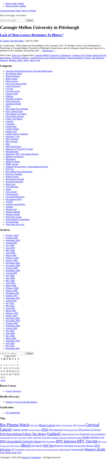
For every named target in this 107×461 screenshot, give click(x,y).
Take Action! (11, 192)
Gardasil (9, 121)
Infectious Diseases (20, 58)
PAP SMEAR (36, 446)
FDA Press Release (11, 433)
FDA (8, 106)
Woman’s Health (95, 449)
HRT (8, 144)
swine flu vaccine (30, 450)
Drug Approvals (13, 101)
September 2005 (13, 341)
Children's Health (19, 430)
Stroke (8, 189)
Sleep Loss (16, 55)
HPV (102, 438)
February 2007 (12, 313)
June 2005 (10, 343)
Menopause (11, 159)
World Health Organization (17, 219)
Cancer (58, 425)
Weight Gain (11, 209)
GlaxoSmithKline (98, 434)
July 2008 (10, 275)
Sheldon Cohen (15, 60)
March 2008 (11, 285)
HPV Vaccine (12, 141)
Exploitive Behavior (34, 430)
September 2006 (13, 326)
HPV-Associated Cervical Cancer (20, 441)
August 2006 (11, 328)
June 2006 (10, 333)
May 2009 (10, 250)
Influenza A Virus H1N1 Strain (19, 149)
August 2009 (11, 243)
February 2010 (12, 235)
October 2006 (12, 323)
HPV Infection (12, 139)
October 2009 (12, 238)
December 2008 (13, 263)
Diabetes (9, 96)
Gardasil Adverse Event (70, 434)
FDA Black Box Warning (17, 109)
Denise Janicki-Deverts (96, 55)
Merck (26, 445)
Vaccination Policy (14, 199)
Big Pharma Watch (14, 73)
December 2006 (13, 318)
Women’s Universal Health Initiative (21, 402)
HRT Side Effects (13, 146)
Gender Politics (12, 129)
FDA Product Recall (15, 116)
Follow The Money (14, 119)
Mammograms (12, 151)
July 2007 (10, 303)
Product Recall (12, 176)
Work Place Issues (14, 217)
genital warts (11, 131)
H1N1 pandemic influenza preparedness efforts (64, 438)
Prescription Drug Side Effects (19, 171)
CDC (75, 425)
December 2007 (13, 293)
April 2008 (10, 283)
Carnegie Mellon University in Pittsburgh (52, 55)
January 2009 (11, 260)
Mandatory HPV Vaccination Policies (22, 154)
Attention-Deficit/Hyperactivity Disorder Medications (29, 71)
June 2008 (10, 278)
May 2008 (10, 280)
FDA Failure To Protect (16, 114)
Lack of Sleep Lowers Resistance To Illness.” (32, 35)
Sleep (26, 60)
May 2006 (10, 336)
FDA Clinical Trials (14, 111)
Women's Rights (13, 214)
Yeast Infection (12, 222)
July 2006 (10, 331)
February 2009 (12, 258)
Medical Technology (15, 156)
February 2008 (12, 288)
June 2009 (10, 248)
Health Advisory (91, 437)
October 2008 (12, 268)
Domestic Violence (14, 99)
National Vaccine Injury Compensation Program (27, 166)
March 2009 (11, 255)
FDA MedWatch (13, 413)
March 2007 (11, 311)
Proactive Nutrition (14, 174)
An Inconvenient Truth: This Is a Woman (18, 10)
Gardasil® (10, 124)
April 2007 (10, 308)
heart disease (5, 58)
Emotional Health (13, 104)
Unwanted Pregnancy (15, 197)
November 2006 (13, 321)
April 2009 (10, 253)
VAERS (9, 202)
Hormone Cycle (13, 136)
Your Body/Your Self (15, 224)
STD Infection (12, 187)
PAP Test (10, 169)
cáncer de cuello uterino (16, 84)
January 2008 (11, 290)
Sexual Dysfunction (14, 182)
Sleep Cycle (35, 60)
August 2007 (11, 300)
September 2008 (13, 270)
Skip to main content (15, 3)
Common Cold (78, 55)
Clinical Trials (12, 94)
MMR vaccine (12, 164)
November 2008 (13, 265)
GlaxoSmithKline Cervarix (8, 438)
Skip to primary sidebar (16, 6)
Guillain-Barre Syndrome (17, 134)
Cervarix (9, 89)
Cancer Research (13, 86)
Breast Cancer (12, 81)
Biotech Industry (13, 76)
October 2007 (12, 295)
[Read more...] (48, 50)
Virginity (9, 207)
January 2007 (11, 316)
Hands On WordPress (31, 457)
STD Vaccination (17, 450)
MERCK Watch (13, 161)
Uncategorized (12, 194)
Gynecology (22, 438)
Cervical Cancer (13, 91)
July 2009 (10, 245)
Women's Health (13, 212)
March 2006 (11, 338)
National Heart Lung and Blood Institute (48, 58)
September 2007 (13, 298)
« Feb (2, 380)
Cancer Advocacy (13, 391)
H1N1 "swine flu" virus (37, 438)
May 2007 (10, 305)
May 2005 (10, 346)
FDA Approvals (56, 430)
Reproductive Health (15, 179)
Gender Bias (11, 126)
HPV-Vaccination (48, 442)
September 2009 (13, 240)
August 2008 (11, 273)
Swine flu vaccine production (48, 450)
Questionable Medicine (84, 446)
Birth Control (11, 78)
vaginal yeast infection (15, 204)
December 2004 (13, 348)
